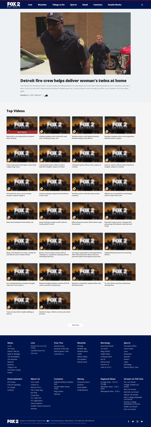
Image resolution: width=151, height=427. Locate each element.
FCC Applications (37, 401)
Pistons (126, 359)
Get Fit (103, 359)
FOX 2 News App (37, 390)
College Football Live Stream (131, 386)
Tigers (126, 362)
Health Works (105, 354)
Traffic (79, 354)
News (10, 343)
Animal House (82, 362)
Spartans (127, 357)
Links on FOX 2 (106, 367)
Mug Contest (105, 351)
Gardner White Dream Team (62, 388)
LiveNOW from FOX (38, 351)
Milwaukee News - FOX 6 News (110, 388)
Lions (126, 351)
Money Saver (105, 362)
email (142, 421)
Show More (75, 325)
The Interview (12, 359)
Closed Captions (36, 403)
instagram (137, 421)
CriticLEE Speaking (13, 385)
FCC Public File (36, 398)
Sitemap (34, 409)
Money (80, 379)
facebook (128, 421)
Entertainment (14, 379)
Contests (10, 390)
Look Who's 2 (59, 354)
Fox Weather (81, 359)
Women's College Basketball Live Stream (132, 403)
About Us (35, 379)
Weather (81, 343)
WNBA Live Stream (131, 407)
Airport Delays (82, 357)
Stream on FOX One (133, 379)
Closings (80, 346)
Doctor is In (105, 365)
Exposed (57, 394)
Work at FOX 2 (36, 387)
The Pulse (10, 349)
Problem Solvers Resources (40, 406)
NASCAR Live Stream (131, 392)
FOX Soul (34, 353)
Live (33, 343)
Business (10, 365)
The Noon (104, 349)
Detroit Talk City (13, 351)
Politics (9, 372)
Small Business (82, 390)
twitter (133, 421)
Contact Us (35, 385)
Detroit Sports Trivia (61, 351)
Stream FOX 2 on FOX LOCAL (38, 347)
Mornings (105, 343)
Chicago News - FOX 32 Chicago (109, 383)
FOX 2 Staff (35, 382)
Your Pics (58, 343)
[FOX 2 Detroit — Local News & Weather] (14, 4)
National (10, 362)
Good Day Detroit (107, 346)
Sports (127, 343)
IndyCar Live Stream (131, 395)
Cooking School (106, 357)
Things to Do (12, 367)
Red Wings (127, 365)
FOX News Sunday (14, 370)
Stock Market (82, 387)
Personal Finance (83, 382)
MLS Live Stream (130, 409)
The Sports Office (130, 346)
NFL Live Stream (130, 382)
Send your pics (59, 346)
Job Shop (34, 393)
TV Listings (11, 387)
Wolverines (128, 354)
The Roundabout (13, 357)
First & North (128, 349)
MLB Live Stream (130, 389)
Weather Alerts (82, 351)
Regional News (108, 379)
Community (35, 395)
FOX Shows (11, 382)
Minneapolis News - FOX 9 (110, 391)
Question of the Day (61, 349)
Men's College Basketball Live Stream (133, 398)
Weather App (82, 349)
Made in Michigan (13, 354)
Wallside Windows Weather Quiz (63, 383)
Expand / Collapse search (142, 4)
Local (9, 346)
